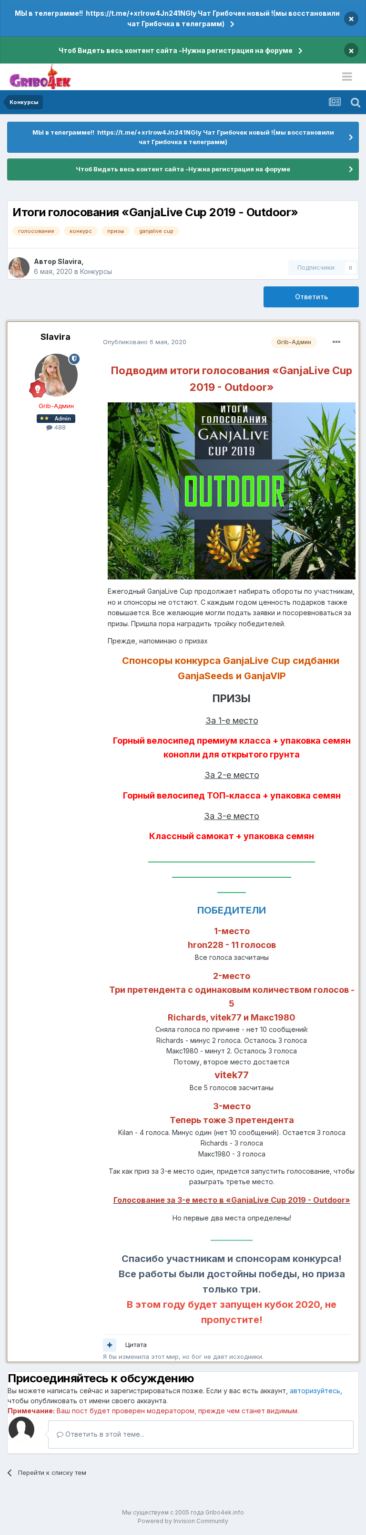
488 (59, 427)
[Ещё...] (336, 342)
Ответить (311, 297)
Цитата (136, 1344)
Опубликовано (144, 342)
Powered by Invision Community (183, 1520)
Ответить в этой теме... (103, 1434)
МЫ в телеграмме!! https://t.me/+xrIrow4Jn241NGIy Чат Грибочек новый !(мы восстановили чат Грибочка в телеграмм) (177, 18)
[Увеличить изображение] (232, 490)
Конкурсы (96, 271)
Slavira (69, 261)
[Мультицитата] (109, 1345)
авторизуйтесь (315, 1391)
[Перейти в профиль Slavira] (19, 267)
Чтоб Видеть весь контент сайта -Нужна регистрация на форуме (176, 50)
